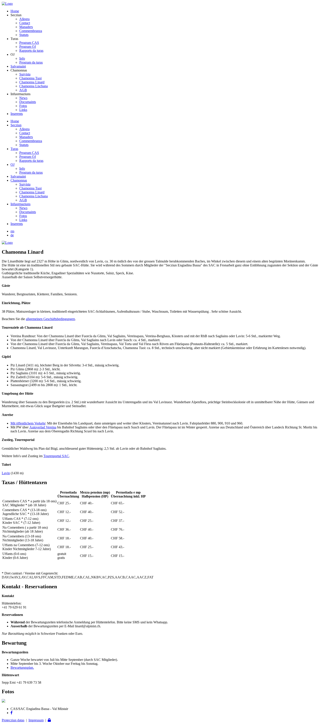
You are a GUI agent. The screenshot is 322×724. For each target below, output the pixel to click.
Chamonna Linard (31, 82)
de (12, 235)
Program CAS (29, 43)
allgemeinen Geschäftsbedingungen (50, 319)
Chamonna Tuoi (30, 78)
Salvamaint (18, 66)
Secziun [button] (16, 125)
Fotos (23, 106)
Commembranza (30, 31)
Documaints (27, 102)
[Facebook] (11, 713)
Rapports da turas (31, 50)
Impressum (36, 720)
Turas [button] (14, 149)
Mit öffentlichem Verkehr (28, 423)
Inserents (17, 114)
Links (23, 110)
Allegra (24, 19)
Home (15, 11)
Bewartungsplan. (22, 667)
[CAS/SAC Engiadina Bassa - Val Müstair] (7, 3)
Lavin (6, 473)
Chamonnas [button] (19, 180)
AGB (23, 90)
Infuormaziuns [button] (20, 204)
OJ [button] (12, 164)
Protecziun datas (13, 720)
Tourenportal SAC (56, 456)
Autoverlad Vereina (42, 427)
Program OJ (27, 46)
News (23, 98)
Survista (24, 74)
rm (12, 231)
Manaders (26, 27)
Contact (24, 23)
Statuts (23, 35)
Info (22, 58)
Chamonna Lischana (33, 86)
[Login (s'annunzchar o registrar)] (49, 720)
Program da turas (31, 62)
